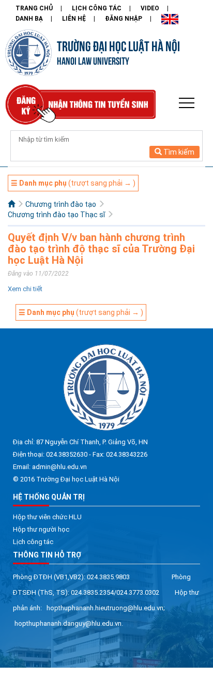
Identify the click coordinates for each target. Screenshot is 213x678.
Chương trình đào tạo (60, 204)
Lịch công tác (96, 8)
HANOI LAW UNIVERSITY (93, 60)
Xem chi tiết (25, 289)
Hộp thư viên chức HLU (47, 517)
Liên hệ (74, 18)
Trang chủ (34, 8)
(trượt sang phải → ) (73, 183)
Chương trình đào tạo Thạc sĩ (56, 214)
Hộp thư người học (41, 529)
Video (150, 8)
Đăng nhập (123, 18)
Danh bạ (29, 18)
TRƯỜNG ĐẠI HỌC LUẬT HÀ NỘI (118, 45)
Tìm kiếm (178, 152)
